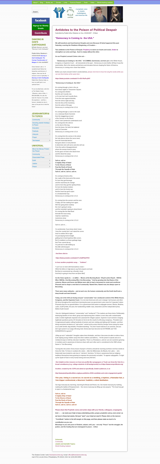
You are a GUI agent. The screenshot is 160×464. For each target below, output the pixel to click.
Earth (34, 160)
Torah (86, 2)
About (34, 2)
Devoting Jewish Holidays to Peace (41, 124)
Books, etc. (49, 2)
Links (65, 2)
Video (92, 2)
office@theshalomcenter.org (77, 455)
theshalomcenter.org (56, 455)
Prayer (34, 137)
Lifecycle (35, 134)
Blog (41, 2)
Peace (34, 166)
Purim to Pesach (75, 2)
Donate (58, 2)
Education (35, 128)
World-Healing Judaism (105, 2)
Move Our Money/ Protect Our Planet (40, 150)
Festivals (35, 131)
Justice (34, 163)
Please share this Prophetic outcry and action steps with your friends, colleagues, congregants (88, 410)
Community (59, 441)
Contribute (41, 33)
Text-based (36, 140)
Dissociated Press (38, 157)
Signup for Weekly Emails (41, 27)
